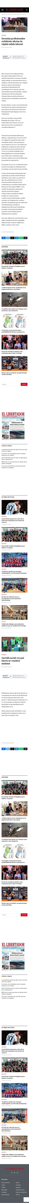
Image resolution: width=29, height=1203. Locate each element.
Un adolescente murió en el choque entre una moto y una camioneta (14, 309)
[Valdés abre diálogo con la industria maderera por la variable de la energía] (14, 612)
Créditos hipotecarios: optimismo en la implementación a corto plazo (14, 288)
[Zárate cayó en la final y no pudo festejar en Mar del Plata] (14, 363)
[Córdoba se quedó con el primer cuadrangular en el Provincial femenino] (14, 560)
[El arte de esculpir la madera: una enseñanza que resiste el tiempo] (14, 342)
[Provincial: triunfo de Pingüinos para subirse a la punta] (14, 257)
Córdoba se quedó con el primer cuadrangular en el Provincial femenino (14, 572)
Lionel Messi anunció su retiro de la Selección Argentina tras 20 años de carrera (13, 520)
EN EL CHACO (7, 446)
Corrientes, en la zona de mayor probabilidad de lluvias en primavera (13, 331)
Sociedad (4, 35)
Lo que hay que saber (8, 231)
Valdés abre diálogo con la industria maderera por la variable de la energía (14, 625)
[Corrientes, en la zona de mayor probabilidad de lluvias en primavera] (14, 321)
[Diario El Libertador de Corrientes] (14, 10)
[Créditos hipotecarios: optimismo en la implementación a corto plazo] (14, 278)
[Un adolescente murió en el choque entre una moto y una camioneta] (14, 299)
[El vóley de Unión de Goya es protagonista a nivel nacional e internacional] (14, 585)
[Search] (26, 10)
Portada (3, 14)
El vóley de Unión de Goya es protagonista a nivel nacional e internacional (11, 598)
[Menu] (3, 10)
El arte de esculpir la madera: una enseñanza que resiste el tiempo (12, 352)
